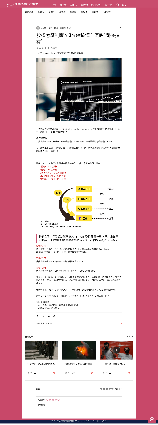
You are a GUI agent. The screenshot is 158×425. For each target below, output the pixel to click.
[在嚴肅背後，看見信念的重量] (79, 350)
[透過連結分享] (54, 316)
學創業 (95, 12)
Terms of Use (92, 421)
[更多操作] (120, 28)
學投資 (84, 12)
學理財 (73, 12)
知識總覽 (29, 12)
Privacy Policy (102, 421)
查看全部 (130, 336)
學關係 (41, 12)
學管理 (62, 12)
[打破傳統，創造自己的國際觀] (41, 350)
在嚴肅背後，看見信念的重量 (78, 363)
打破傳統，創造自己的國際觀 (41, 363)
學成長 (51, 12)
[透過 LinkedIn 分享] (49, 316)
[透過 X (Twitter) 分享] (43, 316)
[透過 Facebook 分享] (37, 316)
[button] (130, 12)
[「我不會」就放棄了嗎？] (116, 350)
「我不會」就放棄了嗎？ (114, 363)
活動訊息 (107, 12)
